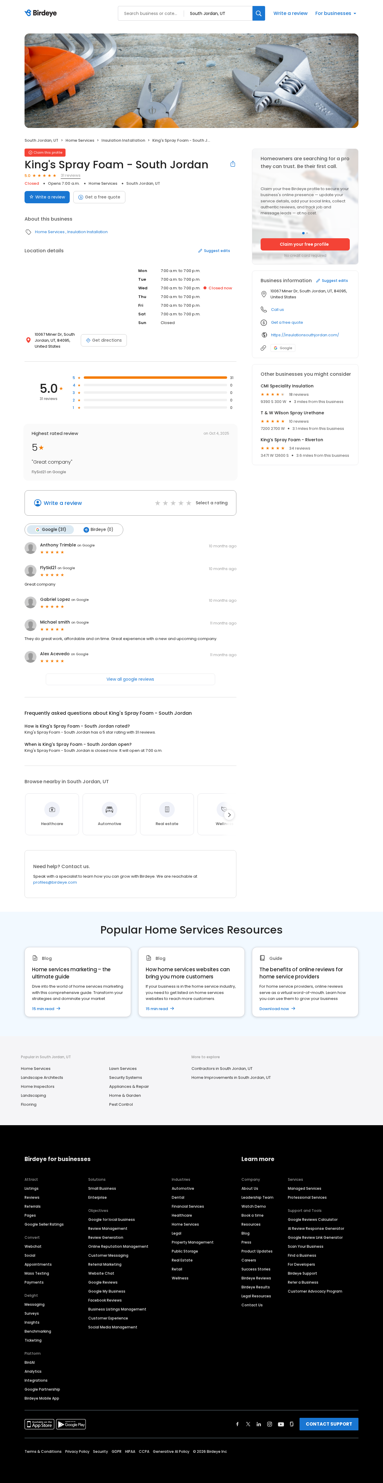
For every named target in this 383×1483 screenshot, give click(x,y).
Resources (251, 1224)
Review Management (107, 1228)
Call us (277, 309)
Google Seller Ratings (44, 1224)
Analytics (33, 1371)
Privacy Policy (77, 1451)
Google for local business (111, 1219)
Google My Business (106, 1291)
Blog (245, 1233)
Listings (32, 1188)
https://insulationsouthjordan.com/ (305, 335)
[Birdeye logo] (42, 13)
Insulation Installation (123, 140)
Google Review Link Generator (315, 1237)
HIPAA (130, 1451)
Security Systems (125, 1077)
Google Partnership (42, 1389)
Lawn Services (123, 1068)
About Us (249, 1188)
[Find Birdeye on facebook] (237, 1424)
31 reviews (70, 175)
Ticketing (33, 1340)
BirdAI (30, 1362)
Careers (248, 1260)
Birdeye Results (255, 1287)
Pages (30, 1215)
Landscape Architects (42, 1077)
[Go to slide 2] (307, 233)
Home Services (80, 140)
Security (100, 1451)
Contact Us (252, 1305)
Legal (176, 1233)
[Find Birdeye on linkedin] (258, 1424)
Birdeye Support (302, 1273)
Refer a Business (303, 1282)
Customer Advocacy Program (315, 1291)
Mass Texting (37, 1273)
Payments (34, 1282)
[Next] (229, 815)
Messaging (35, 1304)
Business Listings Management (117, 1309)
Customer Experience (108, 1318)
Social (30, 1255)
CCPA (144, 1451)
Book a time (252, 1215)
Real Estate (182, 1260)
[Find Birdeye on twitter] (248, 1424)
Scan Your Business (305, 1246)
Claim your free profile (304, 244)
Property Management (193, 1242)
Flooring (29, 1104)
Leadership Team (257, 1197)
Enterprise (97, 1197)
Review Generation (105, 1237)
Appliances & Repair (129, 1086)
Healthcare (182, 1215)
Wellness (180, 1278)
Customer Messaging (108, 1255)
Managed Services (304, 1188)
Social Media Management (112, 1327)
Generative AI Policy (171, 1451)
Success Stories (255, 1269)
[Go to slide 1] (303, 233)
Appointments (38, 1264)
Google (286, 348)
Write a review (290, 13)
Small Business (102, 1188)
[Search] (259, 13)
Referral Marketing (104, 1264)
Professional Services (307, 1197)
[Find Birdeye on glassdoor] (292, 1424)
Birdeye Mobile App (42, 1398)
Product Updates (257, 1251)
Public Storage (185, 1251)
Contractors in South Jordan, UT (222, 1068)
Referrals (33, 1206)
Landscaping (33, 1095)
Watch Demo (253, 1206)
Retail (177, 1269)
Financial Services (188, 1206)
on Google (86, 545)
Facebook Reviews (105, 1300)
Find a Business (302, 1255)
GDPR (116, 1451)
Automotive (183, 1188)
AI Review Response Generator (316, 1228)
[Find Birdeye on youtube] (281, 1424)
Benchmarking (38, 1331)
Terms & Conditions (43, 1451)
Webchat (33, 1246)
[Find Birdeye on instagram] (269, 1424)
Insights (32, 1322)
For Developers (301, 1264)
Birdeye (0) (102, 529)
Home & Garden (125, 1095)
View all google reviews (130, 679)
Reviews (32, 1197)
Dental (178, 1197)
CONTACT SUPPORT (329, 1424)
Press (246, 1242)
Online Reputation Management (118, 1246)
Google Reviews (103, 1282)
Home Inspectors (37, 1086)
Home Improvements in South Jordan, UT (231, 1077)
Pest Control (121, 1104)
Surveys (32, 1313)
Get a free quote (102, 197)
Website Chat (101, 1273)
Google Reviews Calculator (313, 1219)
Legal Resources (256, 1296)
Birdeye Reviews (256, 1278)
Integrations (36, 1380)
